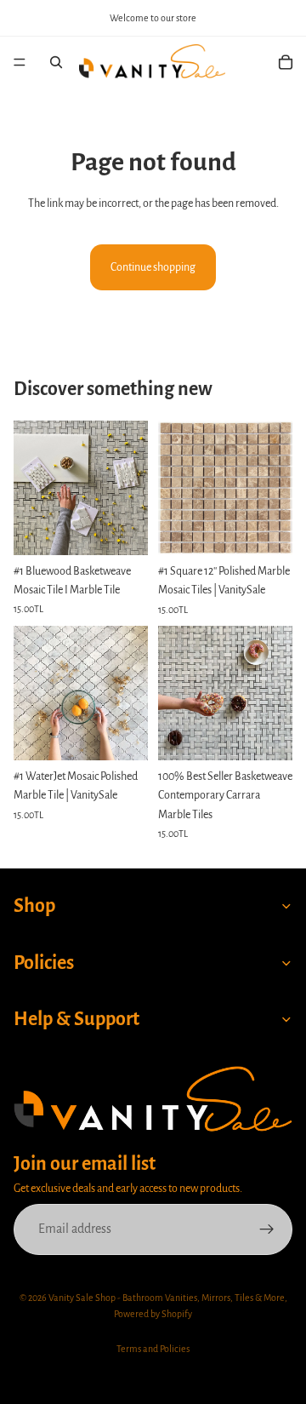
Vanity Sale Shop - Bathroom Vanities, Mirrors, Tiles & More (166, 1297)
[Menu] (19, 62)
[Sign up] (267, 1229)
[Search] (56, 62)
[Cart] (285, 62)
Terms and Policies (153, 1349)
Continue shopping (153, 267)
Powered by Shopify (153, 1314)
